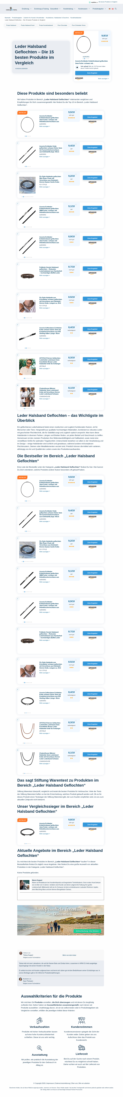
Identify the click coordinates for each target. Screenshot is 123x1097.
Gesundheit (54, 9)
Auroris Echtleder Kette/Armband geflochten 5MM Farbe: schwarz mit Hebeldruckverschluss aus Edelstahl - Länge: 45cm (49, 209)
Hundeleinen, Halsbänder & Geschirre (57, 17)
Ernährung (25, 9)
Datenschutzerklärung (62, 1083)
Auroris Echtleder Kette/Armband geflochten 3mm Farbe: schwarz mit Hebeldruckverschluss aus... (91, 62)
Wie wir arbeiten (84, 1083)
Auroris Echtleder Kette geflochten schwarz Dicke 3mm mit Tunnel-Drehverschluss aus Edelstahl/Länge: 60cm (50, 149)
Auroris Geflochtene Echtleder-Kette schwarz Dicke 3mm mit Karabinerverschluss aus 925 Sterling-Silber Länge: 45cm (50, 330)
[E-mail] (21, 895)
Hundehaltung (68, 9)
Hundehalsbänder (75, 17)
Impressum (50, 1083)
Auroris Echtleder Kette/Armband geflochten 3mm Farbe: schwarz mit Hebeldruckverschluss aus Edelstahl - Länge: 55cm (49, 240)
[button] (115, 9)
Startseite (7, 17)
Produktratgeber (98, 9)
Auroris (86, 57)
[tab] (84, 58)
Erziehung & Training (41, 9)
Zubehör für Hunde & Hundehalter (34, 17)
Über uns (74, 1083)
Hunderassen (82, 9)
